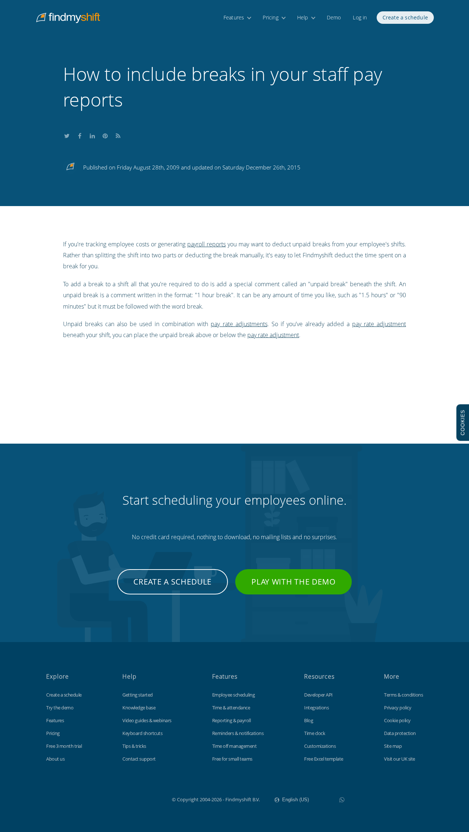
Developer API (318, 694)
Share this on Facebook (79, 134)
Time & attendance (231, 707)
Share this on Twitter (66, 134)
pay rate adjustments (239, 324)
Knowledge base (138, 707)
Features (234, 17)
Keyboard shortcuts (142, 733)
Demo (334, 17)
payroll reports (206, 244)
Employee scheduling (233, 694)
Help (302, 17)
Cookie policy (397, 720)
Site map (393, 746)
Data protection (400, 733)
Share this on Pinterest (105, 134)
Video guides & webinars (146, 720)
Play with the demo (293, 582)
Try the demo (59, 707)
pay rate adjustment (379, 324)
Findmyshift (135, 798)
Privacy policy (397, 707)
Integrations (316, 707)
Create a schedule (405, 17)
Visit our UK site (399, 758)
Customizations (320, 746)
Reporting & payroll (231, 720)
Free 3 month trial (64, 746)
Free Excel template (323, 758)
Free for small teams (232, 758)
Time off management (234, 746)
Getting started (137, 694)
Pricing (270, 17)
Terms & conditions (403, 694)
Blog (308, 720)
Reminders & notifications (238, 733)
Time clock (314, 733)
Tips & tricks (134, 746)
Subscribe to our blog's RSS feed (117, 134)
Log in (360, 17)
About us (55, 758)
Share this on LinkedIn (92, 134)
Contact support (139, 758)
